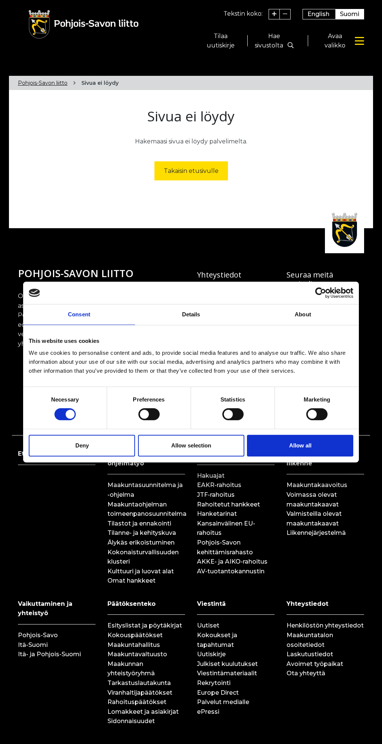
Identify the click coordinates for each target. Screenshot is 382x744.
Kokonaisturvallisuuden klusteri (143, 557)
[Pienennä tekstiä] (285, 14)
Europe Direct (218, 692)
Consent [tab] (79, 314)
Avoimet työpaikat (314, 663)
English (318, 14)
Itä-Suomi (33, 644)
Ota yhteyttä (305, 673)
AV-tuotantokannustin (230, 571)
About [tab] (303, 314)
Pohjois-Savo (38, 635)
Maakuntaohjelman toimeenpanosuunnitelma (146, 509)
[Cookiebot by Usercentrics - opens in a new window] (320, 292)
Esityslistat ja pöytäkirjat (144, 625)
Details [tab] (191, 314)
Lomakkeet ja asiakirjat (143, 711)
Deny (82, 445)
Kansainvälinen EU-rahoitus (226, 528)
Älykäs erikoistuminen (141, 542)
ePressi (208, 711)
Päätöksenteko (131, 603)
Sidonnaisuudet (131, 721)
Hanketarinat (217, 513)
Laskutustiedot (309, 654)
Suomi (349, 14)
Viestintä (211, 603)
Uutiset (208, 625)
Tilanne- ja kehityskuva (141, 532)
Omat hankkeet (131, 580)
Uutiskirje (211, 654)
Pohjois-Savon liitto (43, 83)
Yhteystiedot (307, 603)
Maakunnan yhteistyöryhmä (131, 668)
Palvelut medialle (223, 702)
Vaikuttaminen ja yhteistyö (45, 608)
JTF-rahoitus (216, 494)
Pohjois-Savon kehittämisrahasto (225, 547)
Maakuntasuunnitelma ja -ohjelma (145, 489)
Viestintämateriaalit (227, 673)
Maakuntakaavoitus (316, 485)
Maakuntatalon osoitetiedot (309, 640)
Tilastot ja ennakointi (139, 523)
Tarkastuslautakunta (139, 682)
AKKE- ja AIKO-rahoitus (232, 561)
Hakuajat (211, 475)
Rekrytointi (214, 682)
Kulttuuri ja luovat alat (140, 571)
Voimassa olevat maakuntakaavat (312, 499)
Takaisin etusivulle (191, 170)
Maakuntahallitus (133, 644)
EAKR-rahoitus (219, 485)
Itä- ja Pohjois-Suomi (49, 654)
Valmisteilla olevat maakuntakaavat (314, 518)
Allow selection (191, 445)
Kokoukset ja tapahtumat (217, 640)
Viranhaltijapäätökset (139, 692)
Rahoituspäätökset (136, 702)
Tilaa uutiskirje (221, 40)
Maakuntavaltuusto (137, 654)
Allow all (300, 445)
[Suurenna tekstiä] (274, 14)
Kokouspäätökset (135, 635)
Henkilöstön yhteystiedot (325, 625)
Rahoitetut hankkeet (228, 504)
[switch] (149, 414)
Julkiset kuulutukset (227, 663)
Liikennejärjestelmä (316, 532)
